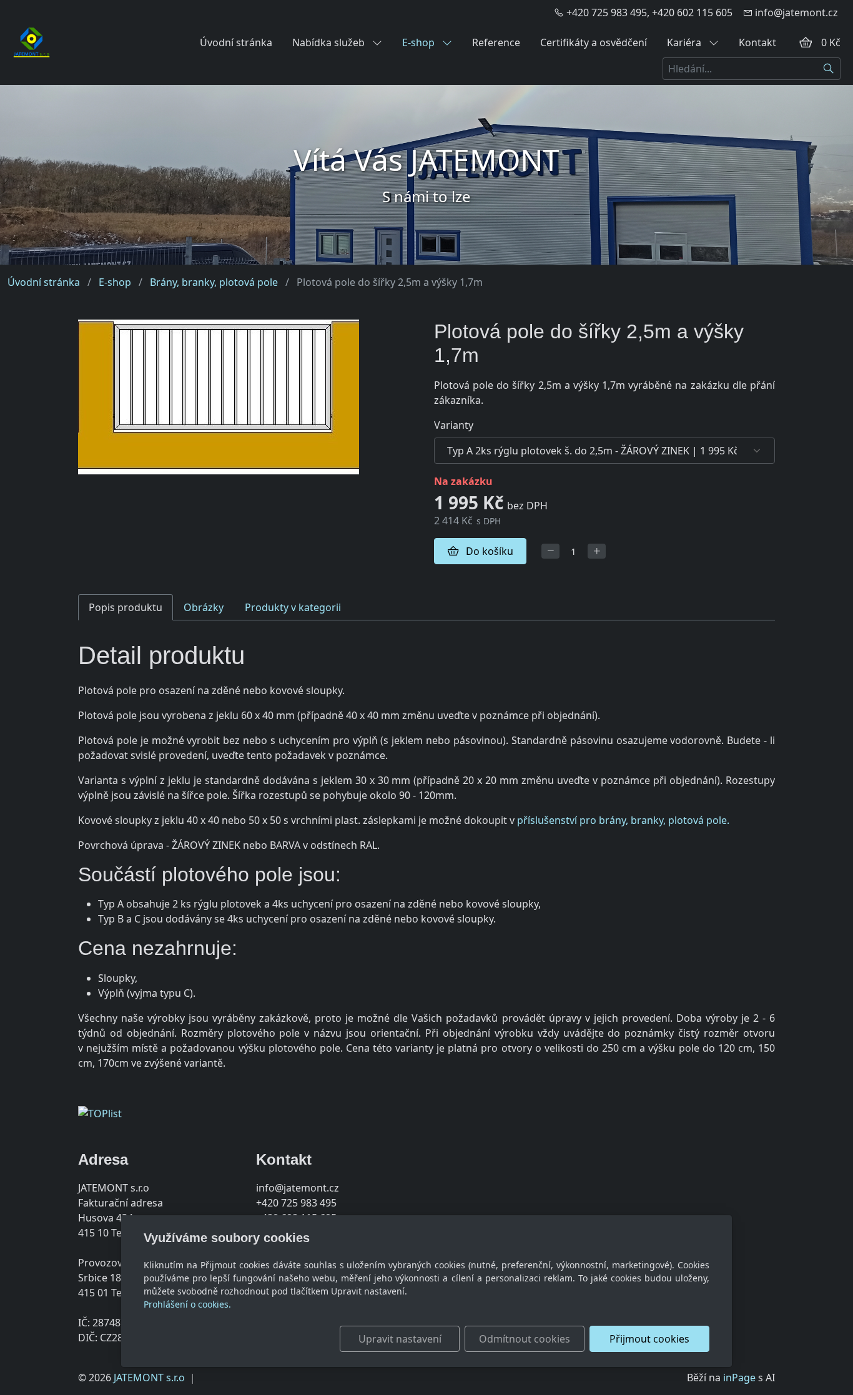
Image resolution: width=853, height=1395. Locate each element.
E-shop (419, 42)
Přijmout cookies (649, 1339)
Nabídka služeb (329, 42)
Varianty (453, 425)
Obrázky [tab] (204, 607)
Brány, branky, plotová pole (214, 282)
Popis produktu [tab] (125, 607)
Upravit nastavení (399, 1339)
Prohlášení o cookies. (187, 1304)
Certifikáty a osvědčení (593, 42)
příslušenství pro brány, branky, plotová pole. (623, 820)
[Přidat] (597, 551)
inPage (739, 1377)
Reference (496, 42)
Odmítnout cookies (524, 1339)
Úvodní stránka (236, 42)
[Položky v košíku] (805, 42)
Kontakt (757, 42)
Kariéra (685, 42)
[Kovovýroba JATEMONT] (31, 41)
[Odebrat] (550, 551)
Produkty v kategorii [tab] (293, 607)
